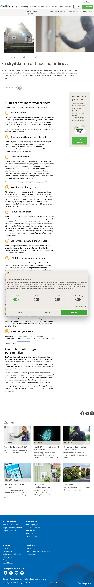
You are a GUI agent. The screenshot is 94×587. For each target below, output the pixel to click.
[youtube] (16, 573)
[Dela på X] (87, 413)
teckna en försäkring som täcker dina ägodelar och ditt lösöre (28, 375)
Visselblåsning (8, 563)
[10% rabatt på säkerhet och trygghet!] (17, 472)
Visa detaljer (79, 306)
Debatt (48, 7)
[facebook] (5, 573)
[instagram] (22, 573)
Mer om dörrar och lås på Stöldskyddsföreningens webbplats (28, 182)
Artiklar (8, 442)
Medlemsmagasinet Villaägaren (38, 551)
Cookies (6, 579)
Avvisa (20, 312)
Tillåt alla (74, 312)
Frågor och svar (60, 11)
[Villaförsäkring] (76, 472)
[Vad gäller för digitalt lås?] (17, 435)
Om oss (82, 2)
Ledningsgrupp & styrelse (12, 554)
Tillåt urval (47, 312)
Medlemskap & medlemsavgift (35, 579)
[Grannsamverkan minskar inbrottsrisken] (76, 435)
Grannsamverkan (23, 341)
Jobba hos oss (8, 557)
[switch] (36, 299)
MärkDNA (8, 323)
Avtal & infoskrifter (74, 11)
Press (5, 560)
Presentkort (31, 554)
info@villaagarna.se (14, 528)
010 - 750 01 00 (12, 525)
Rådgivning (24, 7)
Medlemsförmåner (37, 7)
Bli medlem (87, 7)
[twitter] (11, 573)
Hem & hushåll (11, 480)
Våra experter (88, 11)
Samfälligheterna (65, 7)
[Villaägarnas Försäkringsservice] (47, 472)
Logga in (89, 2)
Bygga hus (30, 14)
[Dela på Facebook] (82, 413)
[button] (77, 7)
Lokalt (54, 7)
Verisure (27, 122)
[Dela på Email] (92, 413)
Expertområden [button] (32, 11)
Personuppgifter (16, 579)
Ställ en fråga (48, 11)
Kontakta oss (7, 551)
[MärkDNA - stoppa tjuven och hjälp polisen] (47, 435)
